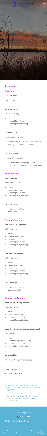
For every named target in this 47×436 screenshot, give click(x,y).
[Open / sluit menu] (44, 4)
